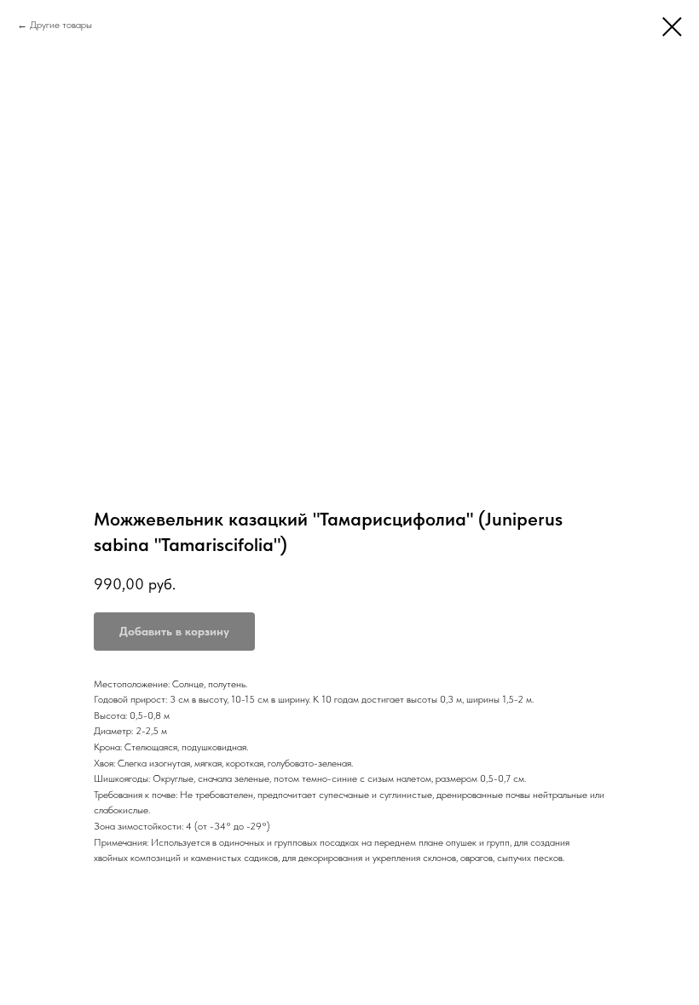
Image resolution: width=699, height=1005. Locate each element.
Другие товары (61, 25)
